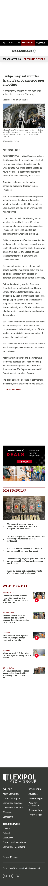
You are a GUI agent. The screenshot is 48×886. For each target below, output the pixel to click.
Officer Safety (8, 668)
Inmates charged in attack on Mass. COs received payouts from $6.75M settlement (26, 538)
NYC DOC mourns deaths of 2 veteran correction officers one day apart (24, 550)
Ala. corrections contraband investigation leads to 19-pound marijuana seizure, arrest (22, 526)
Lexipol (21, 868)
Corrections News (13, 389)
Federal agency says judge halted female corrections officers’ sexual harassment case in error (26, 561)
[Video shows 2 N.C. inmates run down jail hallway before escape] (39, 652)
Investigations (9, 593)
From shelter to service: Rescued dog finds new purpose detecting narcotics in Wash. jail (16, 619)
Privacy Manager (10, 857)
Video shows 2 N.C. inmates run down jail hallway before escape (17, 655)
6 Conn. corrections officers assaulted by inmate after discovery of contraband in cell (16, 674)
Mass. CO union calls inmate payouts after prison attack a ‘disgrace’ (24, 572)
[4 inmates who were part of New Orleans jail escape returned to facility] (39, 635)
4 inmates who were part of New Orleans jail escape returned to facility (15, 637)
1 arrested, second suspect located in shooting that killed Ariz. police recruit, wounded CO (15, 599)
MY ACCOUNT (27, 43)
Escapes (6, 633)
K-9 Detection (8, 613)
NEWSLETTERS (14, 43)
